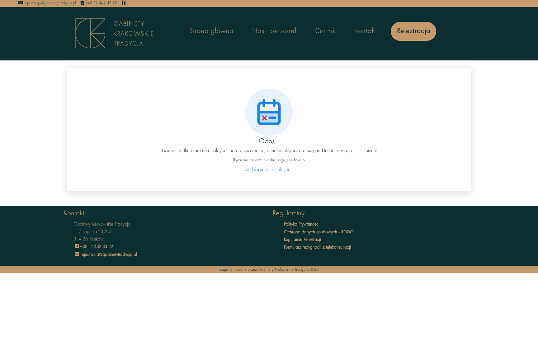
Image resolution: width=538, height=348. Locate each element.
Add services (257, 169)
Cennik (325, 31)
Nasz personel (273, 31)
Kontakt (365, 31)
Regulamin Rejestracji (302, 239)
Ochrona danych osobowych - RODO (319, 232)
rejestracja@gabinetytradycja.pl (49, 3)
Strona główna (211, 31)
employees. (282, 169)
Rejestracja (413, 31)
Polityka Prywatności (301, 224)
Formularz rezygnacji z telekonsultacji (317, 247)
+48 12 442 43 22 (100, 3)
